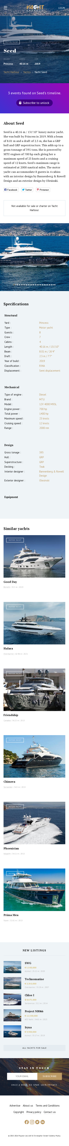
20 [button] (47, 284)
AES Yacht (29, 1019)
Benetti (7, 587)
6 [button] (23, 284)
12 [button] (33, 284)
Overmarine (9, 654)
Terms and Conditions (48, 1105)
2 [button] (15, 284)
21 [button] (49, 284)
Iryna (28, 1027)
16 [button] (40, 284)
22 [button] (51, 284)
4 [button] (19, 284)
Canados (7, 720)
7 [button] (24, 284)
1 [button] (14, 284)
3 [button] (17, 284)
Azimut (28, 971)
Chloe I (29, 995)
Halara (8, 648)
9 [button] (28, 284)
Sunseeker (8, 787)
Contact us (50, 1112)
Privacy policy (34, 1112)
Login (61, 7)
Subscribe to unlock (36, 103)
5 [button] (21, 284)
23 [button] (53, 284)
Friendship (11, 715)
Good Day (10, 582)
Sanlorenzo (29, 1003)
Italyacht (7, 853)
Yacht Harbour (35, 8)
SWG (28, 963)
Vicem (6, 920)
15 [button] (38, 284)
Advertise (15, 1105)
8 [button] (26, 284)
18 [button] (44, 284)
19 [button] (46, 284)
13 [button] (35, 284)
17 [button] (42, 284)
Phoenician (11, 848)
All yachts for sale (34, 1048)
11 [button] (31, 284)
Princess (8, 63)
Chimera (9, 782)
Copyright (18, 1112)
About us (28, 1105)
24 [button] (54, 284)
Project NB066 (34, 1011)
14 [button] (37, 284)
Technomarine (34, 979)
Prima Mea (11, 915)
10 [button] (30, 284)
